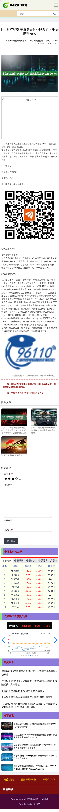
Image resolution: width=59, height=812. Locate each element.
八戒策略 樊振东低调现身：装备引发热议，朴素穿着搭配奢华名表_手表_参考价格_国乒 (29, 705)
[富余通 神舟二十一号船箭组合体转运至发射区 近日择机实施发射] (7, 757)
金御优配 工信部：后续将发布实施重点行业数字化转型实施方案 (35, 725)
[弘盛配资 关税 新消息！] (14, 444)
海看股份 (15, 599)
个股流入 (31, 560)
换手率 (53, 560)
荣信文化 (15, 603)
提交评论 (11, 541)
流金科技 (15, 575)
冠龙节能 (15, 579)
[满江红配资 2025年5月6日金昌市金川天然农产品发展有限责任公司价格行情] (7, 736)
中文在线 (15, 583)
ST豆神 (15, 607)
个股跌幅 (18, 560)
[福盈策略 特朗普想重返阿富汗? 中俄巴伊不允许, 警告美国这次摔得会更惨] (7, 747)
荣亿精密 (15, 571)
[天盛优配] (15, 4)
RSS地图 (34, 798)
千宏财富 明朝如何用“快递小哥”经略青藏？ (23, 690)
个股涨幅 (6, 560)
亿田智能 (15, 587)
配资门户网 (49, 779)
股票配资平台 (28, 779)
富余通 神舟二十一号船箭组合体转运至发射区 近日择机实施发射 (35, 757)
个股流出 (43, 560)
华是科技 (15, 591)
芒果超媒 (15, 595)
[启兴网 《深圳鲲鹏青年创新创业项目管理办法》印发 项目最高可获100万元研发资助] (14, 416)
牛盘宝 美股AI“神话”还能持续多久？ (27, 392)
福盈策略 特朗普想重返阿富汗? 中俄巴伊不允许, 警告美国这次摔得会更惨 (35, 746)
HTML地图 (44, 798)
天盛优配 (8, 779)
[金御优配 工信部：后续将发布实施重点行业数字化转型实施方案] (7, 726)
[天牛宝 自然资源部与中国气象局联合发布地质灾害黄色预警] (44, 416)
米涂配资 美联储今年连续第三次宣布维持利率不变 (26, 697)
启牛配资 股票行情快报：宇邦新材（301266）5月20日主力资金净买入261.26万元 (35, 767)
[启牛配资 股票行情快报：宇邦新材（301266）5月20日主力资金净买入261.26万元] (7, 767)
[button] (3, 640)
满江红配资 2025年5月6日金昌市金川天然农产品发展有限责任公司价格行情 (35, 736)
